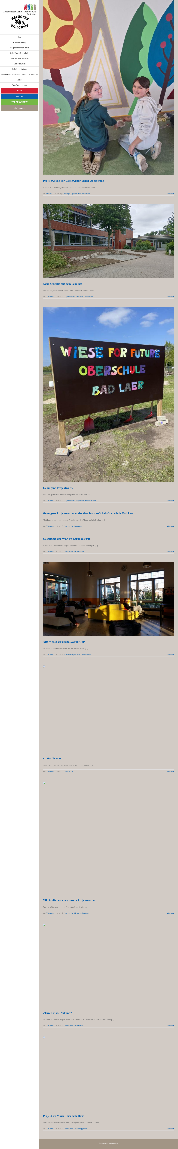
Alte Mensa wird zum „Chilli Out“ (105, 596)
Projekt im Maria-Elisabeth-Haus (105, 1071)
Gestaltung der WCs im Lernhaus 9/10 (67, 538)
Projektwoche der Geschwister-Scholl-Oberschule (105, 85)
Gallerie (111, 85)
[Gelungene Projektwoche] (108, 394)
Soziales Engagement (80, 1129)
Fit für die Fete (105, 706)
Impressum (103, 1143)
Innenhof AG (80, 297)
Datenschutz (113, 1143)
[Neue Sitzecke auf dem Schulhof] (108, 241)
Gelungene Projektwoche (105, 392)
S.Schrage (49, 194)
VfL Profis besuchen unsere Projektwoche (105, 835)
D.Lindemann (50, 297)
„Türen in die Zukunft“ (105, 963)
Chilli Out (68, 655)
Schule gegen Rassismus (81, 913)
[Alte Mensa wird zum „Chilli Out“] (108, 599)
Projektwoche (86, 194)
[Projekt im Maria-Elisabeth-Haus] (108, 1073)
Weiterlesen (170, 194)
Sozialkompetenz (90, 501)
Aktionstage (66, 194)
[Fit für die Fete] (108, 709)
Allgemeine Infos (75, 194)
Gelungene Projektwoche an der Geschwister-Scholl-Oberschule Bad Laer (88, 513)
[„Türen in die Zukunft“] (108, 965)
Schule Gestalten (79, 551)
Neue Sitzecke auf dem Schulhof (105, 238)
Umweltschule (78, 526)
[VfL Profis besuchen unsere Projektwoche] (108, 838)
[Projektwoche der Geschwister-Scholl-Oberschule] (108, 87)
